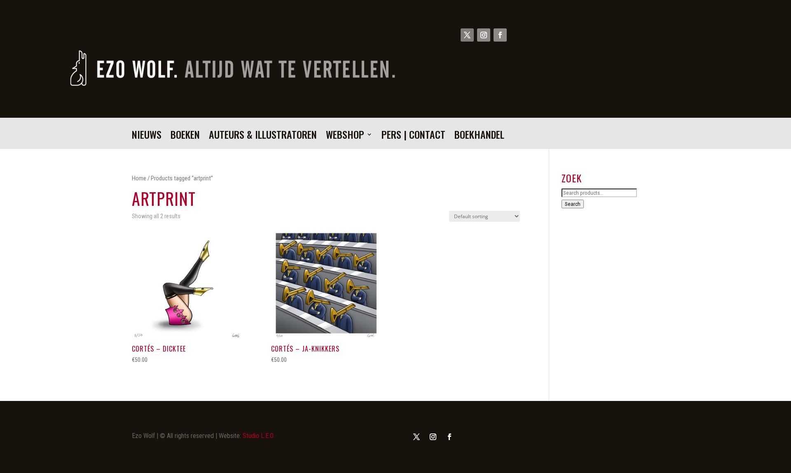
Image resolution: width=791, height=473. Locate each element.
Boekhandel (479, 136)
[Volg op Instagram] (483, 35)
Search (572, 204)
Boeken (185, 136)
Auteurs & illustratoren (263, 136)
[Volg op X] (467, 35)
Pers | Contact (413, 136)
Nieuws (146, 136)
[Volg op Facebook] (500, 35)
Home (139, 178)
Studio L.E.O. (258, 436)
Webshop (345, 136)
